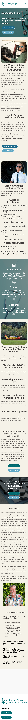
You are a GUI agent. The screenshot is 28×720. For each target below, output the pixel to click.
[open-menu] (25, 4)
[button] (14, 617)
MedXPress (17, 134)
